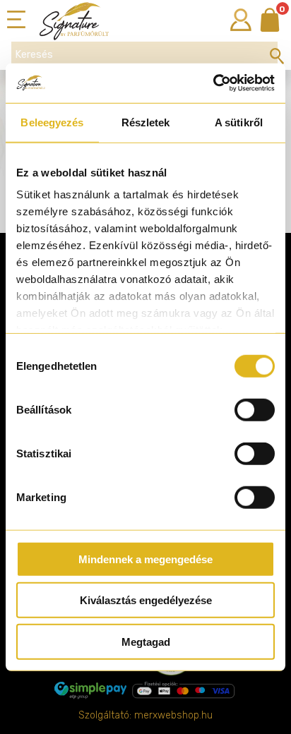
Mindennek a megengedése (145, 559)
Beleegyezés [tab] (51, 122)
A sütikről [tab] (239, 122)
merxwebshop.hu (173, 715)
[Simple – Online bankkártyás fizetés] (145, 690)
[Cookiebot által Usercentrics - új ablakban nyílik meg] (213, 83)
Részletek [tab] (145, 122)
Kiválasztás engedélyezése (146, 600)
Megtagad (145, 641)
